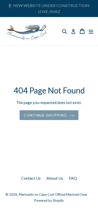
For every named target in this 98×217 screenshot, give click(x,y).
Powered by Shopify (49, 200)
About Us (54, 178)
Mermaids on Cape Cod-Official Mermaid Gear (53, 194)
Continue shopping (45, 115)
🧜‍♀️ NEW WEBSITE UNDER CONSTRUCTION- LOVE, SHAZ (49, 8)
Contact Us (31, 178)
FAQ (73, 178)
